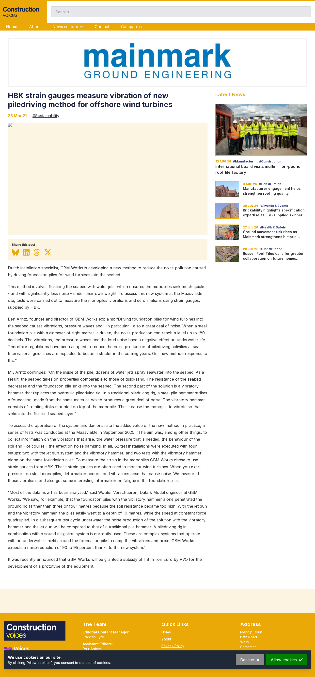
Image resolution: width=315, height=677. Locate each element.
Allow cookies (284, 659)
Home (11, 26)
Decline (247, 659)
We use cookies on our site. (35, 657)
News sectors (65, 26)
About (35, 26)
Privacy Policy (172, 646)
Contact (102, 26)
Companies (131, 26)
